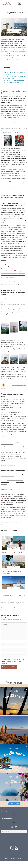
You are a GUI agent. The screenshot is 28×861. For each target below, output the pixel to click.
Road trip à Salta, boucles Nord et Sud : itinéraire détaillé (11, 572)
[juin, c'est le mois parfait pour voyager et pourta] (14, 787)
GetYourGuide (11, 465)
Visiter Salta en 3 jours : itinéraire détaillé (12, 552)
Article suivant (22, 595)
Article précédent (6, 595)
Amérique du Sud (5, 16)
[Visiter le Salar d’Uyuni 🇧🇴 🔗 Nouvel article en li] (14, 730)
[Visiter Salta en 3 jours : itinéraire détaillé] (13, 563)
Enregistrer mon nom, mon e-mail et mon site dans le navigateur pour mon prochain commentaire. (13, 661)
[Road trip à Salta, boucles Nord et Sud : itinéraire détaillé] (13, 584)
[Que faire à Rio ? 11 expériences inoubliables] (13, 544)
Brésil (12, 16)
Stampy (20, 197)
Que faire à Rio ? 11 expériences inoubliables (13, 534)
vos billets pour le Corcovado (16, 175)
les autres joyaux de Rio (7, 476)
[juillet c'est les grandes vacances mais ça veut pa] (14, 758)
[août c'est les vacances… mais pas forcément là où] (14, 701)
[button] (19, 3)
